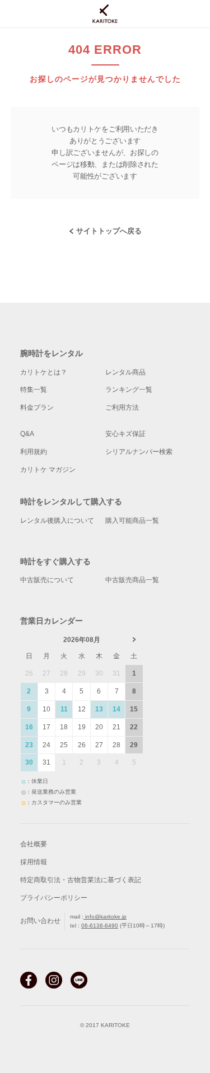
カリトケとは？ (43, 372)
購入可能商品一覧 (132, 520)
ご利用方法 (122, 407)
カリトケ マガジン (48, 470)
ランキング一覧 (128, 389)
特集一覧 (33, 389)
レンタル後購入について (57, 520)
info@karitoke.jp (105, 916)
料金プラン (37, 407)
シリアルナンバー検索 (138, 452)
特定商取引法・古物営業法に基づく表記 (80, 880)
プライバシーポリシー (53, 898)
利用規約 (33, 452)
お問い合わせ (40, 921)
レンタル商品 (125, 372)
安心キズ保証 (125, 434)
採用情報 (33, 862)
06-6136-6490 (99, 925)
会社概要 (33, 844)
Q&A (27, 434)
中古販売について (47, 580)
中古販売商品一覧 (132, 580)
